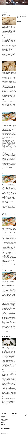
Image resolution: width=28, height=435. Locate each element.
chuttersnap (5, 331)
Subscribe (19, 21)
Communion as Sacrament (7, 336)
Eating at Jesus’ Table (6, 15)
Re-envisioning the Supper (7, 110)
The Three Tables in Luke (7, 270)
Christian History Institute (5, 152)
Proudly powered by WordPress (4, 433)
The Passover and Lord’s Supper (8, 60)
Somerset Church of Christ (13, 2)
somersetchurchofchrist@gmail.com (5, 425)
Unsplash (9, 331)
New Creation (4, 173)
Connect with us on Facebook (5, 428)
